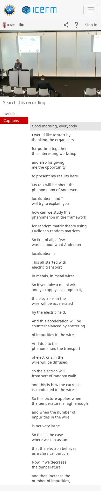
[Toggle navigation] (90, 10)
